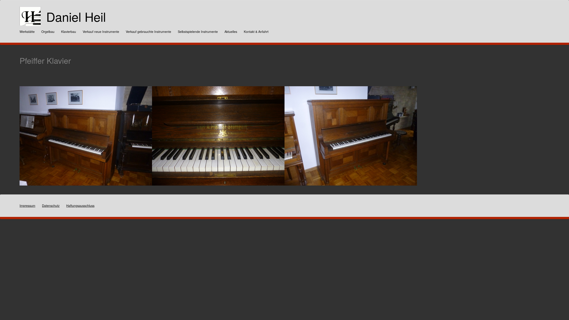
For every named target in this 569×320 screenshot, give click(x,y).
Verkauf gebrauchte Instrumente (148, 31)
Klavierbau (68, 31)
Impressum (27, 205)
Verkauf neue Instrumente (101, 31)
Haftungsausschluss (80, 205)
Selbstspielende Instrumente (198, 31)
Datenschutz (51, 205)
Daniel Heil (76, 16)
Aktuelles (230, 31)
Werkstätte (27, 31)
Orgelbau (47, 31)
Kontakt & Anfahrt (256, 31)
